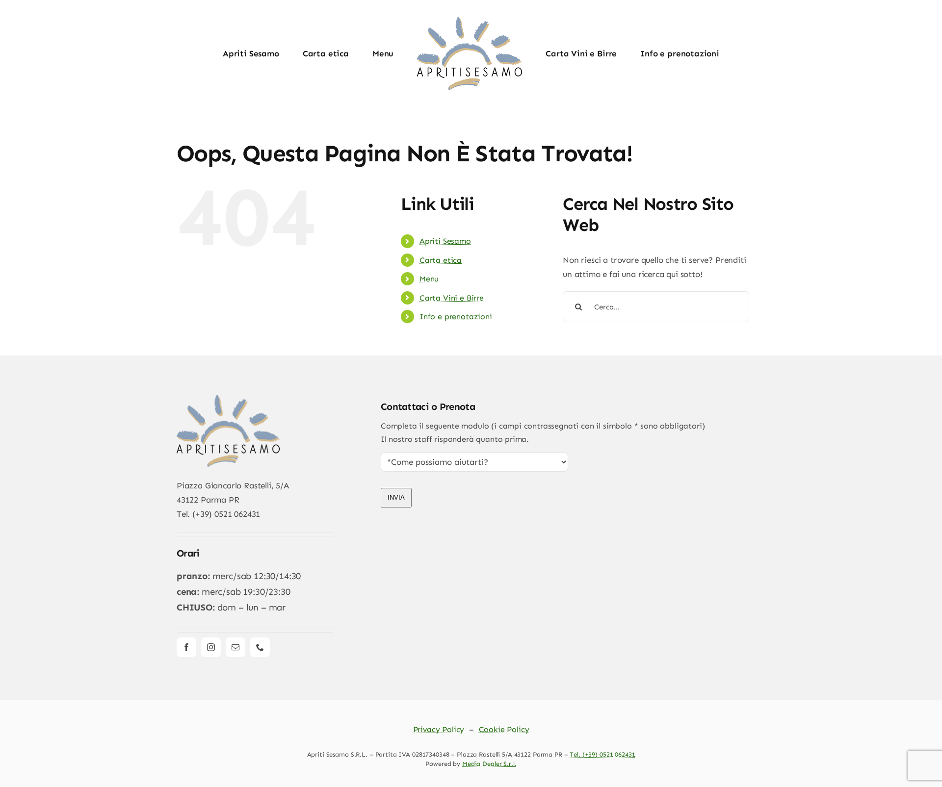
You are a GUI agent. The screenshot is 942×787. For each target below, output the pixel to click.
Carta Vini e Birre (451, 298)
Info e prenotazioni (455, 316)
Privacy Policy (439, 729)
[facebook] (186, 647)
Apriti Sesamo (445, 241)
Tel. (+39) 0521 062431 (602, 754)
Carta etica (440, 260)
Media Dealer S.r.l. (489, 763)
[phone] (260, 647)
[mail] (235, 647)
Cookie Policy (504, 729)
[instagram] (211, 647)
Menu (429, 278)
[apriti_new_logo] (228, 399)
